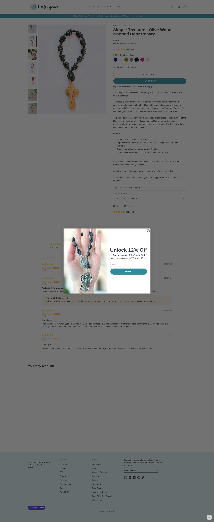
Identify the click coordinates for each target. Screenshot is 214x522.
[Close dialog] (148, 231)
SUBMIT (129, 271)
